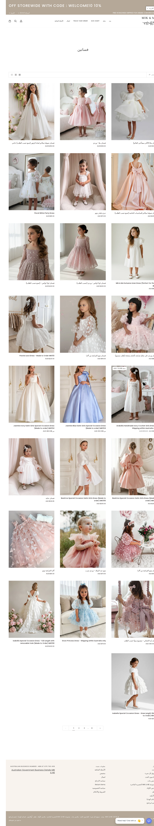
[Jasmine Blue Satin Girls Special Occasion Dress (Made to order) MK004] (77, 394)
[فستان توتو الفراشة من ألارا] (77, 324)
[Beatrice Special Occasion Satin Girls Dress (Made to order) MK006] (128, 466)
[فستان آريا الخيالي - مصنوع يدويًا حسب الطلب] (128, 609)
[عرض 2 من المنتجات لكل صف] (14, 74)
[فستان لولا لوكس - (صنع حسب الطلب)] (25, 251)
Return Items (94, 784)
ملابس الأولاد (145, 788)
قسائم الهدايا (145, 799)
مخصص (96, 773)
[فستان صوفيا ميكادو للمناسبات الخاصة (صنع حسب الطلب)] (128, 181)
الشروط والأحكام (93, 792)
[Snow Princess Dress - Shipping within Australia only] (77, 609)
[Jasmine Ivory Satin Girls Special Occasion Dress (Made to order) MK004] (25, 394)
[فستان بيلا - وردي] (77, 111)
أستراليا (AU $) (19, 13)
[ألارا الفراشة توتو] (25, 539)
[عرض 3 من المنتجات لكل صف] (10, 74)
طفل (148, 792)
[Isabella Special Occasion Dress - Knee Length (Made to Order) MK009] (128, 681)
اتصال (97, 777)
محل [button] (148, 766)
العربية (7, 13)
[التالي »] (94, 728)
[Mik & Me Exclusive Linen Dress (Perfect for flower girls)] (128, 251)
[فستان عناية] (25, 466)
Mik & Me (103, 817)
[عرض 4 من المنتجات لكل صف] (5, 74)
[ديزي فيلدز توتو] (77, 181)
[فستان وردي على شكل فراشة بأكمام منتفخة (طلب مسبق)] (128, 324)
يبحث (148, 770)
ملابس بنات (146, 781)
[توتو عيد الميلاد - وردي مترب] (77, 539)
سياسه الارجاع (94, 781)
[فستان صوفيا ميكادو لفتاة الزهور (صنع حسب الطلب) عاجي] (25, 111)
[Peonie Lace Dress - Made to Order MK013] (25, 324)
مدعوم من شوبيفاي (9, 820)
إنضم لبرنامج (145, 803)
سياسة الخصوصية (93, 788)
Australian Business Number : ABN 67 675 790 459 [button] (27, 766)
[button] (98, 21)
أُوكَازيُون (147, 795)
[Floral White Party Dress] (25, 181)
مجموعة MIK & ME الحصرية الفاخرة (137, 784)
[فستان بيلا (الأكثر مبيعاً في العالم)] (128, 111)
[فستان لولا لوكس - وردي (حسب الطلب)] (77, 251)
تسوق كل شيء (144, 773)
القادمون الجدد (144, 777)
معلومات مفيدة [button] (94, 766)
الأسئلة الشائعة (94, 770)
